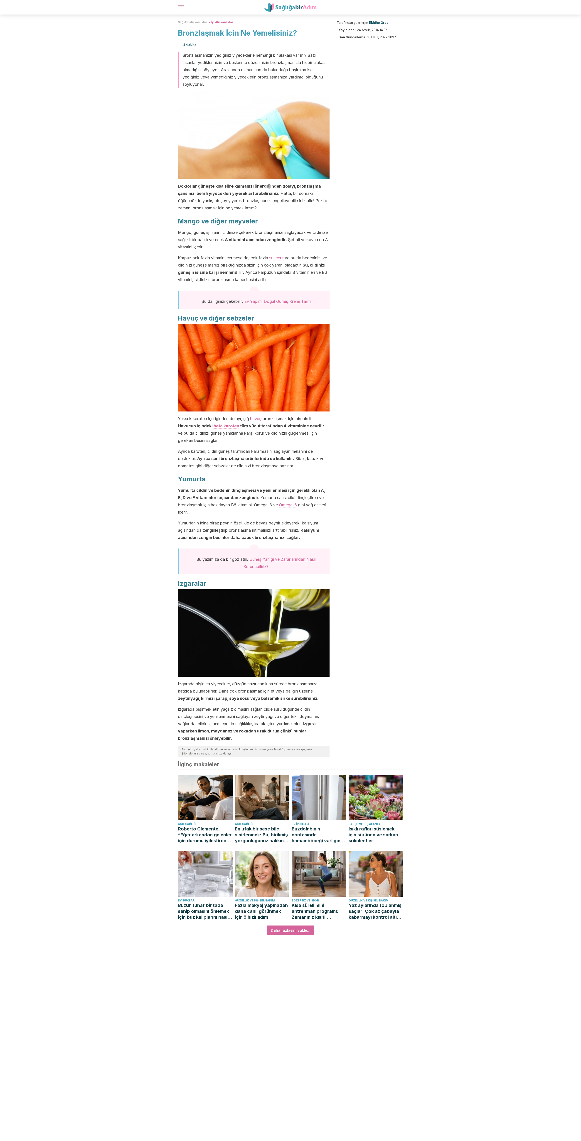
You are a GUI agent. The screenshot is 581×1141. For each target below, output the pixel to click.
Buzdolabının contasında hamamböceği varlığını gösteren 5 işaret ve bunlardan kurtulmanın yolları (317, 835)
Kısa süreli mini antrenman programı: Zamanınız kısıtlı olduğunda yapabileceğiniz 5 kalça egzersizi (317, 911)
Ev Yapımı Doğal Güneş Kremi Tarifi (277, 301)
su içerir (276, 257)
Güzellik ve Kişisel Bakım (255, 900)
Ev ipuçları (300, 824)
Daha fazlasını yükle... (290, 930)
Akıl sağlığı (187, 824)
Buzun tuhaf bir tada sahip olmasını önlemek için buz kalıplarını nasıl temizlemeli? (203, 911)
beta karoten (226, 426)
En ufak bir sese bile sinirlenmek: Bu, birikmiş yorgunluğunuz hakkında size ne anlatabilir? (262, 835)
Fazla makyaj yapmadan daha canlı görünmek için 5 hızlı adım (261, 911)
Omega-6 (288, 504)
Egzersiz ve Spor (305, 900)
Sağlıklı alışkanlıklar (192, 22)
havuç (255, 418)
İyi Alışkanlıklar (222, 22)
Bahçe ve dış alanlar (365, 824)
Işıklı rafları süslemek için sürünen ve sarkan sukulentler (373, 834)
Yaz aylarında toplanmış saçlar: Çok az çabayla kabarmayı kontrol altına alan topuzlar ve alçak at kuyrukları (376, 911)
